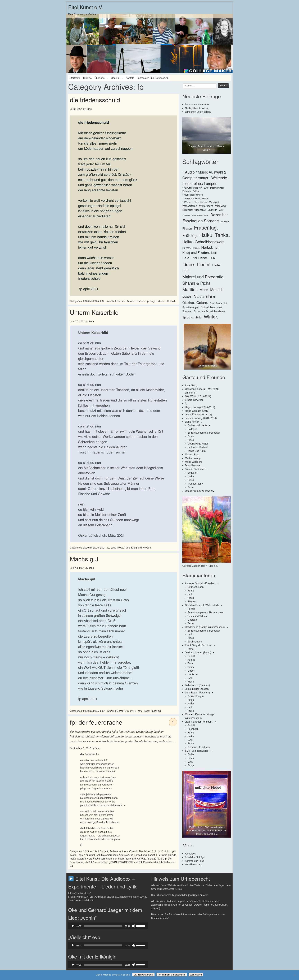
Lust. (186, 270)
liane (89, 108)
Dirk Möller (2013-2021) (198, 396)
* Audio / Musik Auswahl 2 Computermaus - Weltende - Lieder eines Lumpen (205, 177)
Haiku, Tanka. (214, 234)
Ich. (217, 247)
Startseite (75, 78)
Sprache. (188, 317)
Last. (214, 253)
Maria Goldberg (193, 461)
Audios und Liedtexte (199, 425)
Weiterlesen (196, 974)
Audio (191, 754)
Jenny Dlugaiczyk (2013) (198, 414)
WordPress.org (193, 864)
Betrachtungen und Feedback (204, 432)
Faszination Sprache (200, 220)
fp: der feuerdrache (96, 722)
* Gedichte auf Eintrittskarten (195, 198)
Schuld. (171, 301)
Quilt (225, 303)
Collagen (192, 429)
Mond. (187, 296)
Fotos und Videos (197, 616)
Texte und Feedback (199, 747)
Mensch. (217, 289)
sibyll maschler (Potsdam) (199, 721)
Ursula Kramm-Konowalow (199, 491)
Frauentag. (206, 227)
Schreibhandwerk (211, 307)
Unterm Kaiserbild (94, 312)
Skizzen (192, 601)
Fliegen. (187, 228)
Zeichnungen (195, 641)
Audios (191, 659)
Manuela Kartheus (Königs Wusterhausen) (199, 716)
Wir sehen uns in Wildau (198, 111)
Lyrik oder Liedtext (198, 447)
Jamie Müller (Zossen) (197, 688)
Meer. (204, 289)
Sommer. (187, 311)
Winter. (211, 316)
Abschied (156, 711)
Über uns (99, 78)
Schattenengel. (190, 307)
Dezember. (219, 214)
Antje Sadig (191, 385)
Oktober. (188, 302)
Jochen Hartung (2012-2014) (201, 418)
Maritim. (190, 289)
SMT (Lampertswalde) (197, 750)
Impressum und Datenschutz (152, 78)
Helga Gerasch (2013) (197, 410)
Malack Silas (192, 454)
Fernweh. (224, 221)
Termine (87, 78)
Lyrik (113, 547)
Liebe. (188, 264)
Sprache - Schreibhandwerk (209, 311)
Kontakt (130, 78)
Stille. (198, 317)
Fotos (191, 436)
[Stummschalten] (133, 926)
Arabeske (186, 215)
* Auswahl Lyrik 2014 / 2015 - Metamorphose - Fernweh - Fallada (204, 189)
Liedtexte (193, 619)
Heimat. (186, 247)
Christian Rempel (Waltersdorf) (202, 605)
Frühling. (190, 235)
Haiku (191, 476)
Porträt (191, 608)
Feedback (193, 729)
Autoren (131, 301)
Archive (114, 851)
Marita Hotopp (193, 458)
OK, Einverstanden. (143, 974)
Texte (120, 547)
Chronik (141, 301)
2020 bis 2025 (91, 301)
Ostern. (202, 302)
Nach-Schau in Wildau (197, 108)
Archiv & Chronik (116, 301)
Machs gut (84, 558)
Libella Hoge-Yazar (198, 443)
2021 (103, 301)
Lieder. (204, 264)
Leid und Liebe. (195, 257)
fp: (161, 858)
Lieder (191, 670)
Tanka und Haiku (197, 450)
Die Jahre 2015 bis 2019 (152, 851)
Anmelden (190, 853)
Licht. (213, 258)
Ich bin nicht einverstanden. (171, 974)
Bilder (191, 663)
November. (204, 296)
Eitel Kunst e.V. (85, 7)
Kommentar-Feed (194, 860)
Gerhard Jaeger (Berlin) (198, 652)
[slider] (141, 925)
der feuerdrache (122, 858)
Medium (115, 78)
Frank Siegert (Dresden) (198, 645)
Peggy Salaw (216, 302)
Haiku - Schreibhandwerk (203, 241)
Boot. (206, 215)
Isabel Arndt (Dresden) (197, 685)
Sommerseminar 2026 (197, 104)
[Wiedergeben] (72, 926)
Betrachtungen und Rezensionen (206, 612)
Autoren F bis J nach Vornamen (94, 858)
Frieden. (161, 301)
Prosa (191, 440)
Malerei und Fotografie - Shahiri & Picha (204, 280)
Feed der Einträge (195, 857)
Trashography (195, 483)
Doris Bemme (192, 465)
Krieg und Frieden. (141, 547)
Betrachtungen (196, 587)
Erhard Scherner (194, 400)
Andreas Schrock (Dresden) (200, 583)
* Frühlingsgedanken (192, 194)
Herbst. (207, 247)
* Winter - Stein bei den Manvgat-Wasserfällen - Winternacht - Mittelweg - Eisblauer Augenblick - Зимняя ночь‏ (204, 206)
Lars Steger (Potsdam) (197, 692)
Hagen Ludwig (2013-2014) (200, 407)
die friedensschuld (95, 99)
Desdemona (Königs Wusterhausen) (205, 627)
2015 (86, 851)
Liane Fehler (192, 421)
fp (148, 301)
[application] (108, 925)
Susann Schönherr (195, 469)
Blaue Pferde (197, 215)
